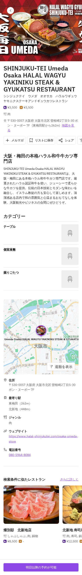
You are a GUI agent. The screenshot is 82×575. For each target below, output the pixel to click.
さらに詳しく (69, 479)
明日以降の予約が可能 (41, 567)
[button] (10, 10)
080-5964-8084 (20, 455)
